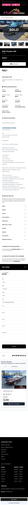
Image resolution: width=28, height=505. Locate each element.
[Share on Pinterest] (20, 356)
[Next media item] (27, 30)
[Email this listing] (13, 356)
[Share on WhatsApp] (18, 356)
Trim (3, 305)
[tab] (6, 464)
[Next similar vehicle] (8, 366)
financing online (16, 249)
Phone (4, 325)
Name (3, 312)
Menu (23, 4)
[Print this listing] (24, 356)
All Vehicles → (15, 366)
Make (3, 285)
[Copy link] (25, 356)
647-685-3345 (16, 261)
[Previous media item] (1, 30)
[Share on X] (17, 356)
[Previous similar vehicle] (2, 366)
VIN (3, 299)
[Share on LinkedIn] (22, 356)
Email (3, 319)
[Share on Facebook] (15, 356)
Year (3, 278)
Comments (4, 332)
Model (3, 292)
